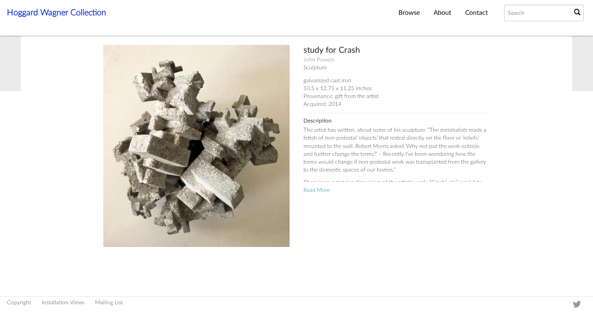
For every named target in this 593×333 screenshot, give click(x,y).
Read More (316, 190)
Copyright (19, 302)
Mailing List (109, 302)
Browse (409, 13)
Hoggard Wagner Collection (56, 13)
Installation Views (63, 302)
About (442, 13)
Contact (476, 13)
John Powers (318, 59)
